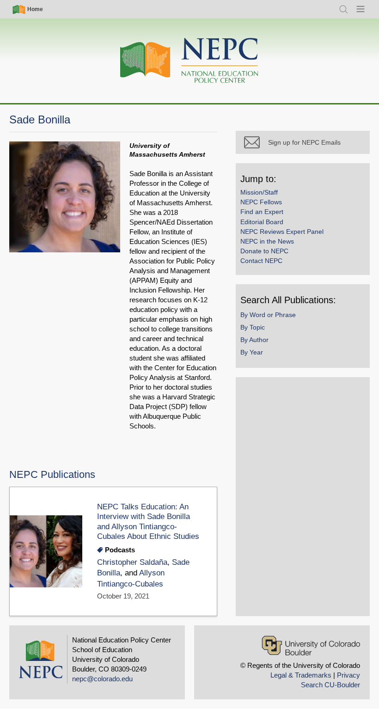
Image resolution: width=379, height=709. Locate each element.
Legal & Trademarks (300, 675)
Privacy (348, 675)
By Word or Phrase (268, 314)
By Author (254, 339)
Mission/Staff (259, 192)
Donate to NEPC (264, 251)
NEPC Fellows (261, 202)
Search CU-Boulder (330, 685)
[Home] (189, 61)
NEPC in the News (267, 241)
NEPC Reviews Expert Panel (282, 231)
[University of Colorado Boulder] (311, 645)
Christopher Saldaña (132, 562)
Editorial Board (261, 222)
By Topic (252, 327)
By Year (251, 352)
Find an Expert (261, 211)
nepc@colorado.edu (102, 679)
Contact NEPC (261, 260)
